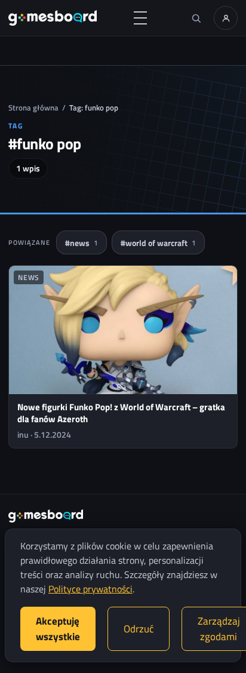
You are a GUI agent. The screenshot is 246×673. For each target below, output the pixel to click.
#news (81, 242)
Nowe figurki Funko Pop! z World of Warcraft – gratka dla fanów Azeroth (121, 413)
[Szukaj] (196, 18)
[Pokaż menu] (140, 18)
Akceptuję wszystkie (58, 628)
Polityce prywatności (90, 589)
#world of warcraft (158, 242)
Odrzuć (138, 629)
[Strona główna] (52, 18)
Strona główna (33, 107)
